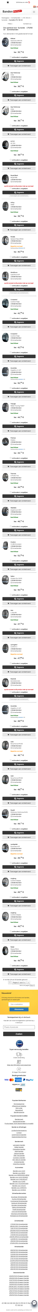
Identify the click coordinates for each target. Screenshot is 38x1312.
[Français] (37, 7)
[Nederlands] (34, 7)
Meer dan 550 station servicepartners (19, 1065)
